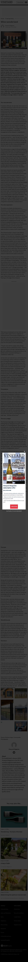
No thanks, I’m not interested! (14, 511)
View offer (14, 506)
